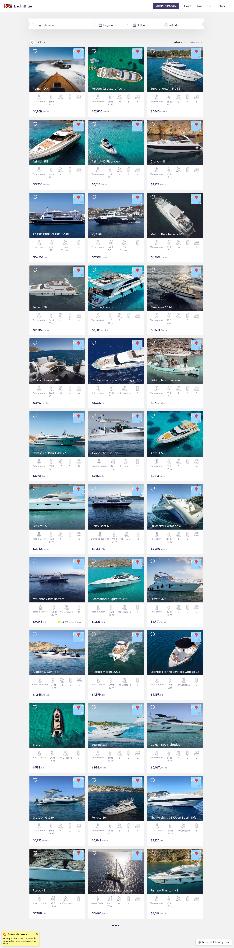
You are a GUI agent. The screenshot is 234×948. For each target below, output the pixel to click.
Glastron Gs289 (43, 817)
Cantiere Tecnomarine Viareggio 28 (116, 380)
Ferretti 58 (40, 307)
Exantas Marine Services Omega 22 (174, 672)
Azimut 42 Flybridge (106, 161)
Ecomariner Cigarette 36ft (110, 599)
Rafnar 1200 (41, 88)
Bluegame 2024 (161, 307)
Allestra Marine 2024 (106, 672)
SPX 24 (37, 744)
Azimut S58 (40, 161)
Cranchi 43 (158, 161)
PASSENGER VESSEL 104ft (51, 234)
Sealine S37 (99, 744)
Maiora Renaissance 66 (166, 234)
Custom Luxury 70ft (46, 380)
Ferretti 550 (41, 526)
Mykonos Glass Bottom (48, 599)
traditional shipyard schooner (112, 890)
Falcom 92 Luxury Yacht (108, 88)
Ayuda (188, 6)
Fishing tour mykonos (165, 380)
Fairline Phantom (103, 307)
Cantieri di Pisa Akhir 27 (49, 453)
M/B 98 (97, 234)
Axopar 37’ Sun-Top (105, 453)
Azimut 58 (157, 453)
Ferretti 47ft (158, 599)
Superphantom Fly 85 (165, 88)
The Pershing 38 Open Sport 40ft (173, 817)
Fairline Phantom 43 (164, 890)
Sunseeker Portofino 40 (166, 526)
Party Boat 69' (101, 526)
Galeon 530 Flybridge (165, 744)
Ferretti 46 (99, 817)
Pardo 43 (39, 890)
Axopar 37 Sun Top (45, 672)
